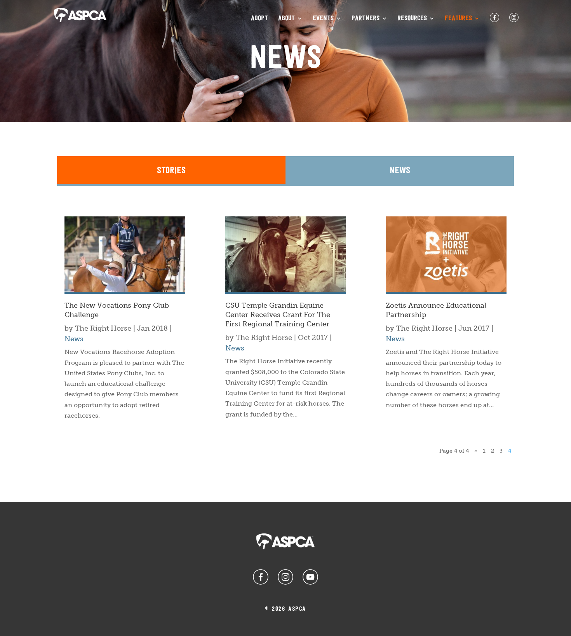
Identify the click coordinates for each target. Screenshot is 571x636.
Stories (171, 170)
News (400, 170)
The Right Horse (103, 328)
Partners (366, 19)
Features (458, 19)
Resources (412, 19)
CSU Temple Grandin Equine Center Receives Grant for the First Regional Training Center (277, 314)
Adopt (259, 19)
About (286, 19)
